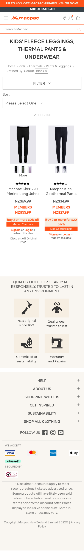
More (23, 175)
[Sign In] (70, 18)
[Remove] (46, 71)
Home (10, 66)
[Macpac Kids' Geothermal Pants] (61, 144)
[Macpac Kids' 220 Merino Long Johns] (23, 144)
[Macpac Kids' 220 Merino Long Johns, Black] (16, 169)
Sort (6, 94)
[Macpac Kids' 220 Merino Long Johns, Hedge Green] (23, 169)
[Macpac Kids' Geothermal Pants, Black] (57, 169)
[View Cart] (78, 17)
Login (28, 229)
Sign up (16, 229)
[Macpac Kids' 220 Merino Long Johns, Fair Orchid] (30, 169)
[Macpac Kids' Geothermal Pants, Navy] (64, 169)
